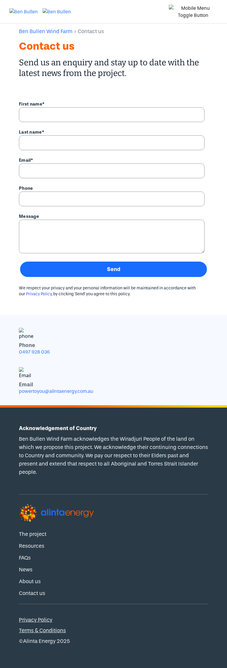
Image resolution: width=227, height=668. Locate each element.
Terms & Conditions (42, 631)
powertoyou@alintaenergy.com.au (56, 391)
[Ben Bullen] (23, 11)
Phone (26, 188)
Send (113, 269)
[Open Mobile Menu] (193, 12)
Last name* (31, 132)
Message (29, 216)
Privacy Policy (39, 293)
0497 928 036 (34, 352)
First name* (31, 104)
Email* (26, 160)
